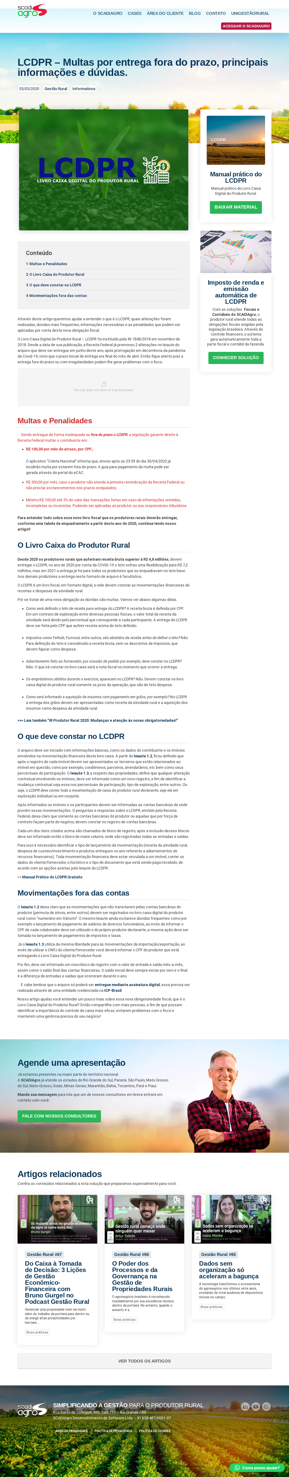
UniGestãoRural (250, 13)
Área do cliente (165, 13)
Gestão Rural (56, 88)
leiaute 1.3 (79, 773)
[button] (246, 26)
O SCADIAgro (107, 13)
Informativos (84, 88)
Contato (216, 13)
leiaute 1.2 (142, 756)
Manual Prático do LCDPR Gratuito (52, 877)
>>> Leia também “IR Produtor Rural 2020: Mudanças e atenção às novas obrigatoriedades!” (98, 720)
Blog (195, 13)
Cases (135, 13)
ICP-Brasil (112, 990)
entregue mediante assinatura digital (127, 984)
